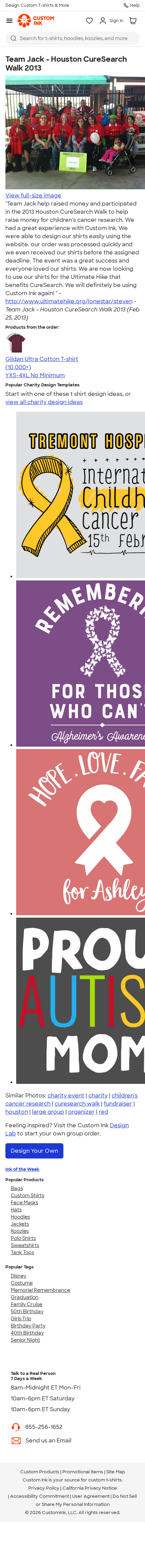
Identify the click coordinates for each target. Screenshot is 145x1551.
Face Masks (24, 1203)
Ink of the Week (22, 1169)
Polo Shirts (23, 1238)
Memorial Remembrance (40, 1290)
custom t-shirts (105, 1480)
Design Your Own (34, 1150)
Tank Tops (22, 1252)
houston (16, 1111)
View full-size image (33, 195)
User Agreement (91, 1496)
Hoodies (20, 1217)
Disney (18, 1276)
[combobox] (72, 38)
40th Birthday (27, 1333)
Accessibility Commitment (39, 1496)
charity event (66, 1095)
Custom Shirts (27, 1195)
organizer (81, 1111)
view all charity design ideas (44, 402)
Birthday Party (28, 1326)
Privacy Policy (43, 1488)
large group (48, 1111)
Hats (16, 1210)
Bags (17, 1188)
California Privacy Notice (89, 1488)
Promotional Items (82, 1472)
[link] (36, 20)
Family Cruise (26, 1304)
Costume (22, 1283)
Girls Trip (21, 1319)
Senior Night (25, 1340)
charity (98, 1095)
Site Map (115, 1472)
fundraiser (118, 1103)
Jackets (20, 1224)
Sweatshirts (25, 1245)
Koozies (20, 1231)
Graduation (24, 1297)
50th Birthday (27, 1311)
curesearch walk (77, 1103)
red (103, 1111)
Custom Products (39, 1472)
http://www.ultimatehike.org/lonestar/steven (69, 301)
